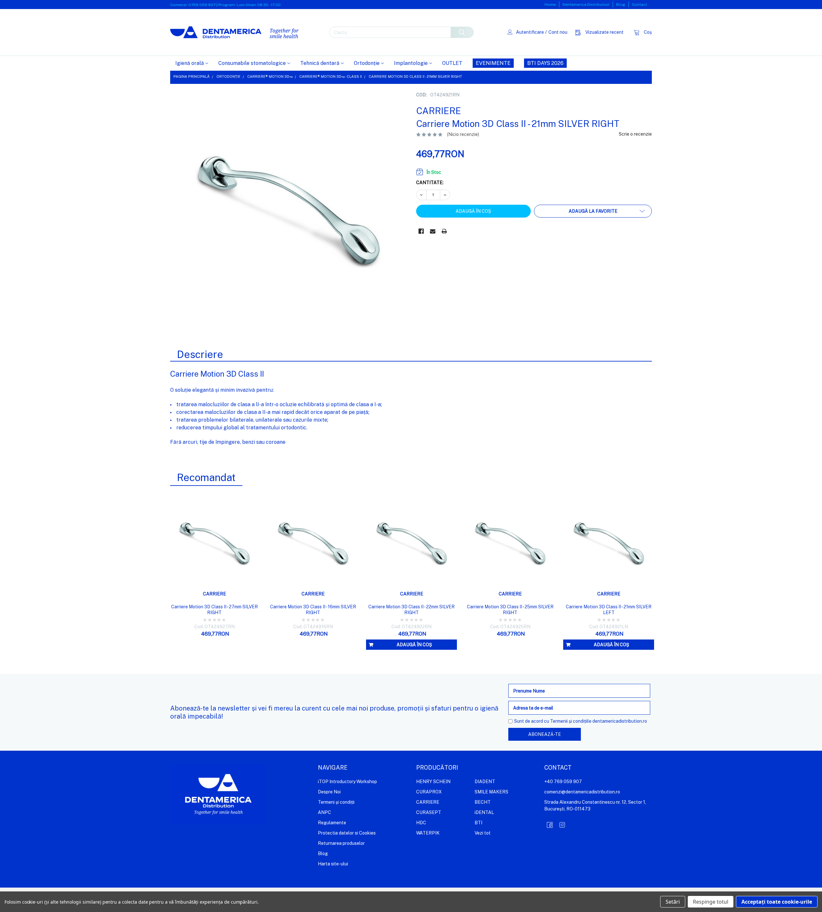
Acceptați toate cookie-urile (776, 901)
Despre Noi (329, 791)
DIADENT (485, 781)
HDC (421, 822)
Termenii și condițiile (570, 721)
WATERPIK (428, 833)
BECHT (483, 802)
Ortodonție (367, 63)
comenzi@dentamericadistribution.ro (582, 791)
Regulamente (332, 822)
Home (550, 4)
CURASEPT (428, 812)
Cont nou (557, 32)
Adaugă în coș (414, 644)
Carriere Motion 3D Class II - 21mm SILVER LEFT (608, 609)
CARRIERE (427, 802)
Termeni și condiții (336, 802)
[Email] (433, 231)
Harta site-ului (333, 863)
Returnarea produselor (341, 843)
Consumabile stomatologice (252, 63)
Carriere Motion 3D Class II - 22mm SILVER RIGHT (411, 609)
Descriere (200, 354)
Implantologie (411, 63)
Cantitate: (429, 182)
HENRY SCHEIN (433, 781)
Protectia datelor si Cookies (347, 833)
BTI (478, 822)
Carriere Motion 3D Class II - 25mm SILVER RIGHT (510, 609)
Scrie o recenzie (635, 134)
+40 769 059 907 (563, 781)
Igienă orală (189, 63)
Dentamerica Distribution (586, 4)
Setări (673, 901)
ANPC (324, 812)
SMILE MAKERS (491, 791)
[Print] (444, 231)
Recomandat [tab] (206, 477)
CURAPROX (429, 791)
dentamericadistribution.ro (619, 721)
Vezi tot (483, 833)
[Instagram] (562, 824)
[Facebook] (421, 231)
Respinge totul (710, 901)
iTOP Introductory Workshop (347, 781)
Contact (639, 4)
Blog (620, 4)
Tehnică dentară (319, 63)
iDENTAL (484, 812)
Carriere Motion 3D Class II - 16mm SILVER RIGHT (313, 609)
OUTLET (452, 63)
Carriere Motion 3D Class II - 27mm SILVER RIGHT (214, 609)
